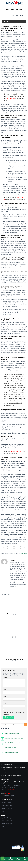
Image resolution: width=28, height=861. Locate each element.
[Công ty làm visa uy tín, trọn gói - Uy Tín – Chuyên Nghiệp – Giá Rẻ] (14, 2)
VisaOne (19, 11)
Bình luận (5, 677)
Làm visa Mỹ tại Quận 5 (11, 747)
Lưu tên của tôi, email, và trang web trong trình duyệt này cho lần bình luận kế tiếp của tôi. (13, 712)
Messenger (10, 859)
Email (4, 696)
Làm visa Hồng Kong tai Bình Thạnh (14, 738)
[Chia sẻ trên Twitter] (12, 547)
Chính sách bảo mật (7, 805)
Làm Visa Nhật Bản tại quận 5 (12, 733)
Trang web (5, 703)
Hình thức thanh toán (7, 808)
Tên (4, 689)
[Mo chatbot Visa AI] (22, 848)
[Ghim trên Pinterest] (19, 547)
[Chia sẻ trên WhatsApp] (5, 547)
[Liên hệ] (2, 858)
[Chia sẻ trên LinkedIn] (22, 547)
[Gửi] (25, 724)
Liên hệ (3, 811)
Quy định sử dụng (6, 802)
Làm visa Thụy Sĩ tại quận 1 (12, 752)
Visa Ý (14, 553)
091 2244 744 (11, 790)
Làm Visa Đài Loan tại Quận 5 (12, 743)
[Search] (26, 2)
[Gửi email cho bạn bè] (15, 547)
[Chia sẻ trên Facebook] (8, 547)
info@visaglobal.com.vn (8, 795)
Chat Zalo (17, 859)
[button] (2, 2)
